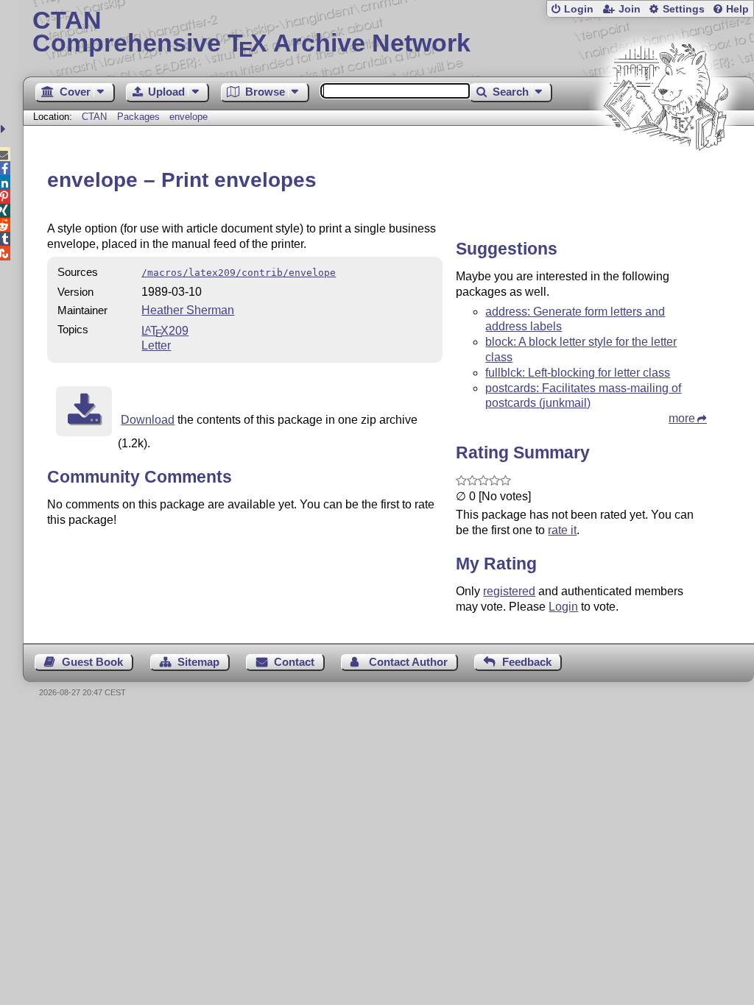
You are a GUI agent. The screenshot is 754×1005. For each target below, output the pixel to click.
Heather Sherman (187, 310)
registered (509, 591)
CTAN (94, 116)
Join (630, 9)
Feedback (527, 662)
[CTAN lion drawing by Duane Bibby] (665, 178)
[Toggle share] (5, 129)
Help (737, 9)
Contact (294, 662)
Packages (140, 116)
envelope (188, 116)
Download (148, 419)
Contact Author (408, 662)
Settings (684, 9)
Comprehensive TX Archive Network (251, 33)
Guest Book (92, 662)
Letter (156, 345)
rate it (562, 530)
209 (164, 330)
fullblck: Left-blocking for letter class (577, 372)
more (682, 418)
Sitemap (198, 662)
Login (578, 9)
